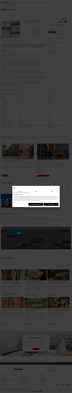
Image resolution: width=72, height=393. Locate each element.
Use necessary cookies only (36, 204)
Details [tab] (36, 191)
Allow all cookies (51, 204)
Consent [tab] (20, 191)
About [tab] (52, 191)
